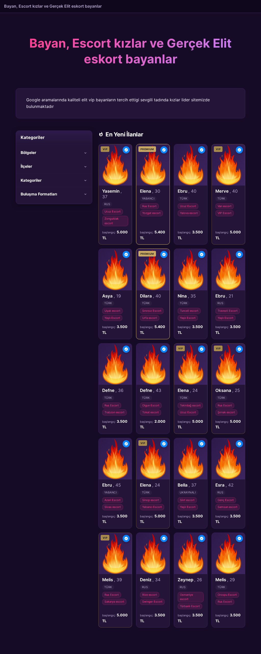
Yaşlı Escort (112, 318)
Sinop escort (150, 500)
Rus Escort (149, 206)
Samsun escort (227, 507)
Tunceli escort (189, 310)
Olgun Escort (150, 405)
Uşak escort (112, 310)
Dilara (150, 295)
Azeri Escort (113, 500)
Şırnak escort (226, 412)
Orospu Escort (227, 594)
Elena (150, 191)
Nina (187, 295)
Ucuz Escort (113, 211)
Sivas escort (113, 507)
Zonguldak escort (112, 221)
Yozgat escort (151, 213)
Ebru (187, 191)
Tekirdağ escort (190, 405)
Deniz (150, 579)
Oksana (227, 390)
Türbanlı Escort (190, 606)
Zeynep (190, 579)
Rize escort (149, 594)
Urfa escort (149, 318)
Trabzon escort (114, 412)
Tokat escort (150, 412)
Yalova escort (189, 213)
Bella (187, 485)
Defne (112, 390)
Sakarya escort (114, 601)
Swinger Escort (152, 601)
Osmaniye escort (186, 597)
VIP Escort (224, 213)
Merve (226, 191)
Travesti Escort (228, 310)
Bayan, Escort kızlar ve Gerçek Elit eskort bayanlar (53, 6)
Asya (111, 295)
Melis (112, 579)
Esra (224, 485)
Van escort (224, 206)
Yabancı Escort (152, 507)
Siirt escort (187, 500)
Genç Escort (226, 500)
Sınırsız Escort (151, 310)
